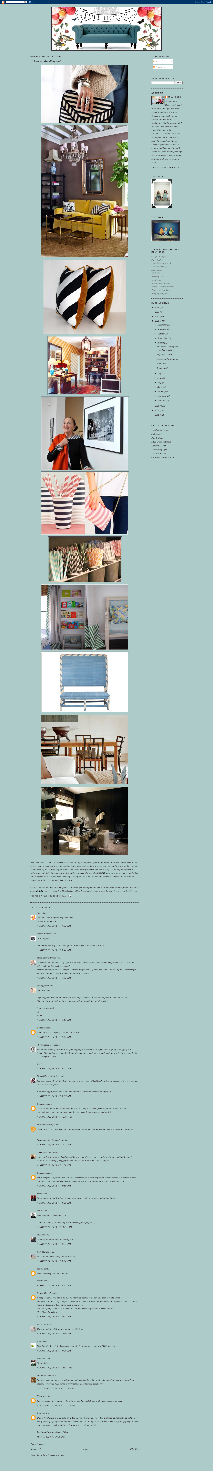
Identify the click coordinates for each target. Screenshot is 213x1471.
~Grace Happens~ (45, 1045)
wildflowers (162, 363)
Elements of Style (159, 449)
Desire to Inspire (158, 453)
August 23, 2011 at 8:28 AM (54, 1203)
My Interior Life (44, 1375)
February (162, 396)
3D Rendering (108, 1346)
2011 (157, 321)
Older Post (134, 1449)
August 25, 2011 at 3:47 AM (54, 1285)
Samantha (41, 1358)
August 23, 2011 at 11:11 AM (54, 1227)
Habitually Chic (158, 445)
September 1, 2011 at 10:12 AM (56, 1405)
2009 (157, 410)
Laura (39, 1210)
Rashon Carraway (45, 1124)
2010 (157, 406)
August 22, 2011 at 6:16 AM (54, 1020)
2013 (157, 312)
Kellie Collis (42, 1324)
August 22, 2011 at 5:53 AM (54, 978)
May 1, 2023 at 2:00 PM (51, 1437)
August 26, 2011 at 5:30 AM (54, 1333)
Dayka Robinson (44, 933)
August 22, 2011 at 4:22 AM (54, 926)
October (161, 333)
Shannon (41, 1234)
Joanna (40, 1341)
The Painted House (160, 430)
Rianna (40, 1268)
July (160, 373)
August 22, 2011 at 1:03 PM (54, 1144)
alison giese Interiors (46, 957)
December (162, 324)
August (161, 342)
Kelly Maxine (43, 1252)
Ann (39, 913)
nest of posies (43, 985)
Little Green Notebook (161, 442)
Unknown (41, 1027)
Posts (157, 61)
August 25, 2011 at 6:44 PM (54, 1316)
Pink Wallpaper (158, 438)
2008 (157, 415)
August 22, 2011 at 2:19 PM (54, 1185)
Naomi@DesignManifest (48, 1076)
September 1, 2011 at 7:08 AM (55, 1388)
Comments (160, 67)
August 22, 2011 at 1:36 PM (54, 1165)
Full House (174, 97)
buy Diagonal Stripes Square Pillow (118, 1418)
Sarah (39, 1193)
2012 (157, 316)
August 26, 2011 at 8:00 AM (54, 1350)
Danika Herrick (44, 1293)
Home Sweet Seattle (46, 1152)
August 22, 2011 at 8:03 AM (54, 1068)
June (160, 378)
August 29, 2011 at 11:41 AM (54, 1367)
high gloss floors (164, 354)
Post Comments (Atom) (53, 1455)
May (160, 382)
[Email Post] (69, 896)
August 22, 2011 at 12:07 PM (54, 1117)
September (163, 338)
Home (85, 1449)
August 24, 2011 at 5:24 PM (54, 1261)
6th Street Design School (162, 457)
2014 (157, 307)
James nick (42, 1413)
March (161, 391)
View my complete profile (166, 167)
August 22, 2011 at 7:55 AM (54, 1037)
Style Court (156, 434)
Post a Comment (37, 1444)
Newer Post (35, 1449)
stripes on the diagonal (45, 61)
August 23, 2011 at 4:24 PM (54, 1244)
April (160, 387)
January (162, 400)
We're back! (162, 368)
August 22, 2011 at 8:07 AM (54, 1096)
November (162, 329)
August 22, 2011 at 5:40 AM (54, 950)
